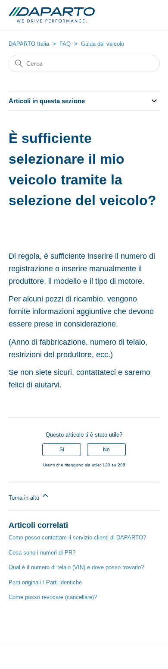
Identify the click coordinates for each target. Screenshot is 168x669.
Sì (61, 450)
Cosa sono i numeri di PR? (42, 552)
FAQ (65, 44)
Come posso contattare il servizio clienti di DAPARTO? (77, 537)
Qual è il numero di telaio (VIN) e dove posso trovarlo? (76, 567)
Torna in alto (25, 498)
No (106, 450)
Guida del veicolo (102, 44)
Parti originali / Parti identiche (45, 582)
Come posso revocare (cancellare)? (53, 597)
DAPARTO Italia (29, 44)
